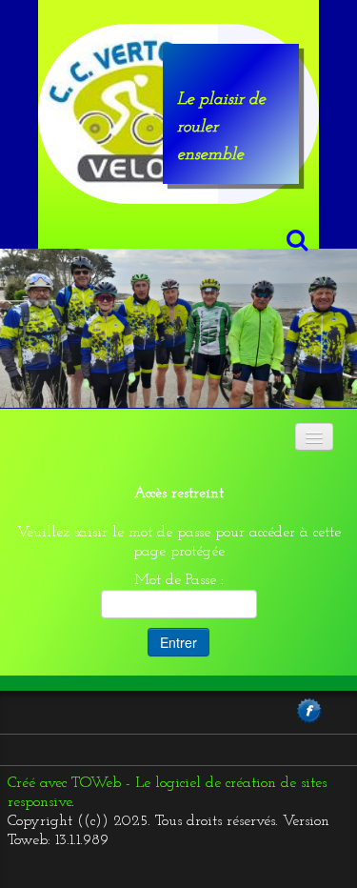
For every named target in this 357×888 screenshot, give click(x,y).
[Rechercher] (294, 239)
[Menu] (314, 437)
